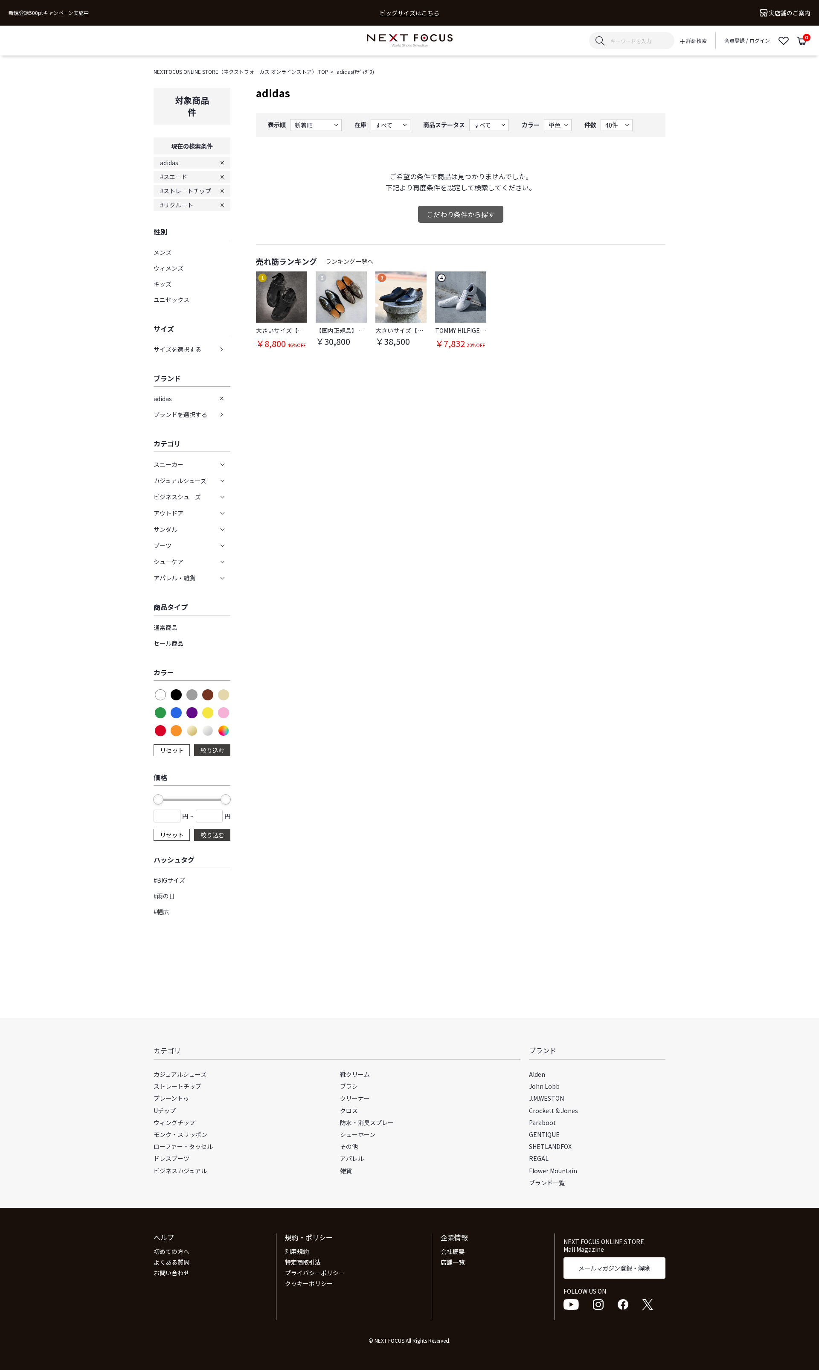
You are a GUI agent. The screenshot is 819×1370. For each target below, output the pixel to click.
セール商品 (168, 643)
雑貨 (346, 1170)
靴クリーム (355, 1074)
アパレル (352, 1158)
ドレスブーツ (171, 1158)
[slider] (158, 799)
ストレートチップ (177, 1086)
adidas (169, 162)
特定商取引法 (303, 1262)
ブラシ (349, 1086)
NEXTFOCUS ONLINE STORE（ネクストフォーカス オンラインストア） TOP (241, 71)
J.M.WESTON (546, 1098)
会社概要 (453, 1251)
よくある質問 (171, 1262)
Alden (537, 1074)
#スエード (173, 176)
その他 (349, 1146)
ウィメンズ (168, 268)
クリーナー (355, 1098)
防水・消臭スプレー (367, 1122)
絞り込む (212, 750)
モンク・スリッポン (180, 1134)
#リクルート (176, 205)
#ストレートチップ (185, 191)
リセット (172, 750)
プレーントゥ (171, 1098)
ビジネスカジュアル (180, 1170)
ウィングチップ (174, 1122)
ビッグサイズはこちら (409, 13)
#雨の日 (164, 896)
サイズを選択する (177, 349)
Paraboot (542, 1122)
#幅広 (161, 911)
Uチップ (165, 1110)
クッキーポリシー (309, 1283)
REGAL (539, 1158)
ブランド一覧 (547, 1182)
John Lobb (544, 1086)
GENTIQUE (544, 1134)
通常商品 (165, 627)
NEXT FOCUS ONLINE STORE (410, 40)
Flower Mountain (553, 1170)
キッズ (162, 284)
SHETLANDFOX (550, 1146)
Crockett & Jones (553, 1110)
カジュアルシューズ (180, 1074)
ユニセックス (171, 299)
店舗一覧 (453, 1262)
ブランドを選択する (180, 414)
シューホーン (357, 1134)
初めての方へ (171, 1251)
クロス (349, 1110)
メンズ (162, 252)
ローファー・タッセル (183, 1146)
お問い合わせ (171, 1272)
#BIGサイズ (169, 880)
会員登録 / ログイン (747, 40)
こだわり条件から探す (461, 214)
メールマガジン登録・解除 (614, 1268)
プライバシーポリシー (315, 1272)
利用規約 (297, 1251)
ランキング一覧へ (349, 261)
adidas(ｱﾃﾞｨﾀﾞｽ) (355, 71)
